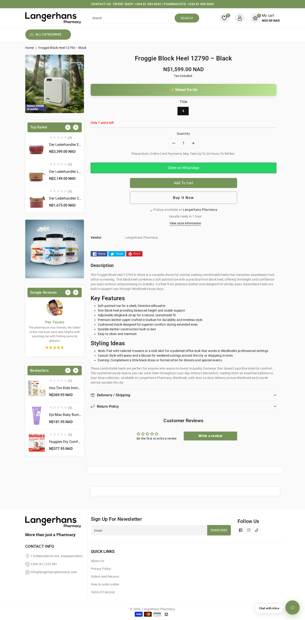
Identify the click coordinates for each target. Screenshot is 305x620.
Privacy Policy (101, 568)
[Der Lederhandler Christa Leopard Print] (36, 199)
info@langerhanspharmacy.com (53, 572)
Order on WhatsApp (183, 168)
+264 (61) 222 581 (43, 564)
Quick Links (103, 551)
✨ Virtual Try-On (183, 90)
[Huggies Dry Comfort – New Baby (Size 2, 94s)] (36, 443)
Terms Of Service (103, 592)
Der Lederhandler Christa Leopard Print (79, 198)
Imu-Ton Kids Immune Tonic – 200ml (78, 388)
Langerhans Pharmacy (158, 609)
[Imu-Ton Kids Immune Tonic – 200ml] (36, 389)
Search (187, 18)
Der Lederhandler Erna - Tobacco (74, 145)
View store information (185, 223)
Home (29, 48)
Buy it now (183, 198)
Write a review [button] (210, 436)
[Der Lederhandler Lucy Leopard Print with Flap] (36, 172)
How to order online (105, 584)
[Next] (75, 127)
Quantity (183, 133)
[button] (265, 18)
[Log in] (240, 18)
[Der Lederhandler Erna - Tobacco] (36, 145)
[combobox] (132, 18)
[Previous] (68, 127)
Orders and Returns (105, 576)
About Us (97, 561)
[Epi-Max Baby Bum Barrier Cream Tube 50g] (36, 416)
